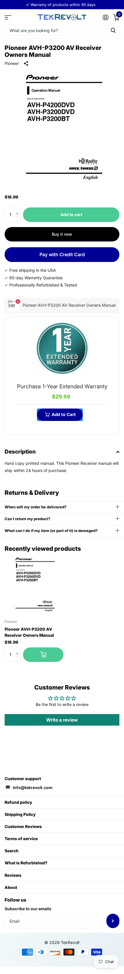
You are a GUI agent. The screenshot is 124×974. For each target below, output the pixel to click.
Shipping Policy (20, 814)
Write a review (62, 720)
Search (11, 850)
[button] (19, 210)
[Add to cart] (43, 654)
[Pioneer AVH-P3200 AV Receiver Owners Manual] (34, 585)
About (11, 887)
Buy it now (62, 234)
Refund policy (18, 802)
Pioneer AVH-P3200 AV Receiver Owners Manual (29, 632)
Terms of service (21, 838)
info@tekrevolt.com (32, 787)
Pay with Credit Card (62, 254)
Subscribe (112, 921)
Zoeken (113, 30)
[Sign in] (105, 17)
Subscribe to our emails (28, 908)
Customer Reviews (23, 826)
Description (20, 451)
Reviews (13, 875)
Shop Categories (8, 17)
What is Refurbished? (26, 862)
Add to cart (71, 214)
